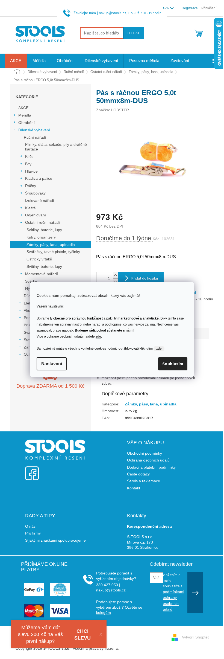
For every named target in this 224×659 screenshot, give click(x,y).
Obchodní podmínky (144, 453)
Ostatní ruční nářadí (42, 222)
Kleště (30, 208)
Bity (28, 164)
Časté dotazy (138, 474)
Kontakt (133, 488)
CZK (166, 8)
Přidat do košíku (144, 278)
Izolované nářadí (39, 200)
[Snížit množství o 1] (115, 281)
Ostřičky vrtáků (39, 259)
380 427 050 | (108, 585)
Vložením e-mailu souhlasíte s (173, 591)
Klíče (29, 156)
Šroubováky (35, 193)
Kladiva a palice (38, 178)
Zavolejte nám (84, 13)
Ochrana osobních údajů (148, 460)
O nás (30, 526)
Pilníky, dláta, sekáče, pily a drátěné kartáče (56, 146)
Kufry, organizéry (41, 237)
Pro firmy (33, 533)
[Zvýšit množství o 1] (115, 275)
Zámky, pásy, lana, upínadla (50, 244)
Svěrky (31, 281)
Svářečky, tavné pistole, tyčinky (53, 251)
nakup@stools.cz (112, 13)
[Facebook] (32, 470)
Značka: (112, 110)
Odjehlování (35, 215)
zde (98, 336)
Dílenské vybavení (34, 130)
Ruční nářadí (35, 137)
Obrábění (26, 122)
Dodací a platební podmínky (151, 467)
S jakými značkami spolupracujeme (55, 540)
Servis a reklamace (143, 481)
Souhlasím (172, 364)
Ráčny (30, 186)
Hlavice (31, 171)
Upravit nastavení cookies (142, 648)
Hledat (134, 33)
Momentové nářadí (41, 274)
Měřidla (24, 115)
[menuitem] (16, 61)
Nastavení (51, 363)
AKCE (23, 108)
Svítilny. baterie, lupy (44, 230)
